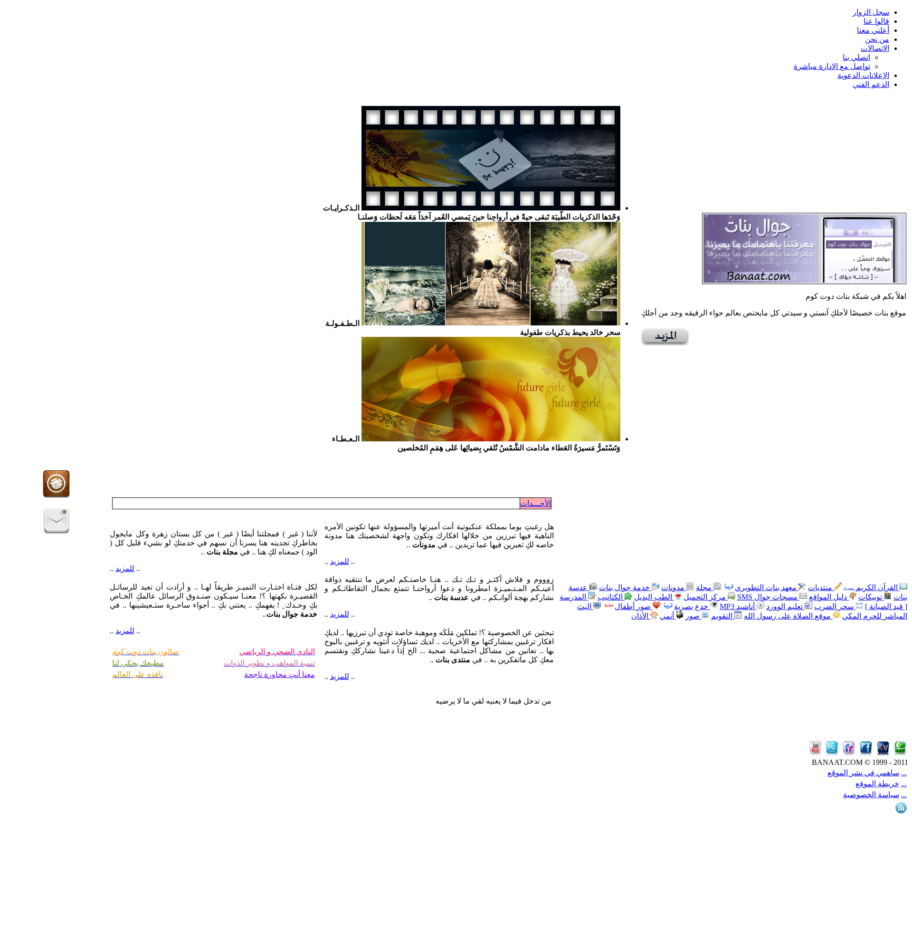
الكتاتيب (611, 597)
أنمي (668, 616)
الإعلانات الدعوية (863, 75)
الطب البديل (654, 597)
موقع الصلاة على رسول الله (788, 616)
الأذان (640, 616)
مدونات (673, 587)
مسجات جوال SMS (768, 597)
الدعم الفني (871, 84)
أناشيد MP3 (738, 606)
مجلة (704, 587)
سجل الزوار (871, 12)
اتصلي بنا (856, 57)
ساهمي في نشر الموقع (863, 773)
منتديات (821, 587)
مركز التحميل (706, 597)
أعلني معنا (873, 30)
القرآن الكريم (877, 587)
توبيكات (871, 597)
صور (693, 616)
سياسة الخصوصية (871, 795)
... (904, 773)
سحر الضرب (834, 606)
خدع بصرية (692, 606)
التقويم (722, 616)
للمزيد (339, 561)
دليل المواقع (829, 597)
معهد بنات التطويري (766, 587)
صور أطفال (634, 606)
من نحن (877, 39)
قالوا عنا (876, 21)
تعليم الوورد (785, 606)
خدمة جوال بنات (625, 587)
